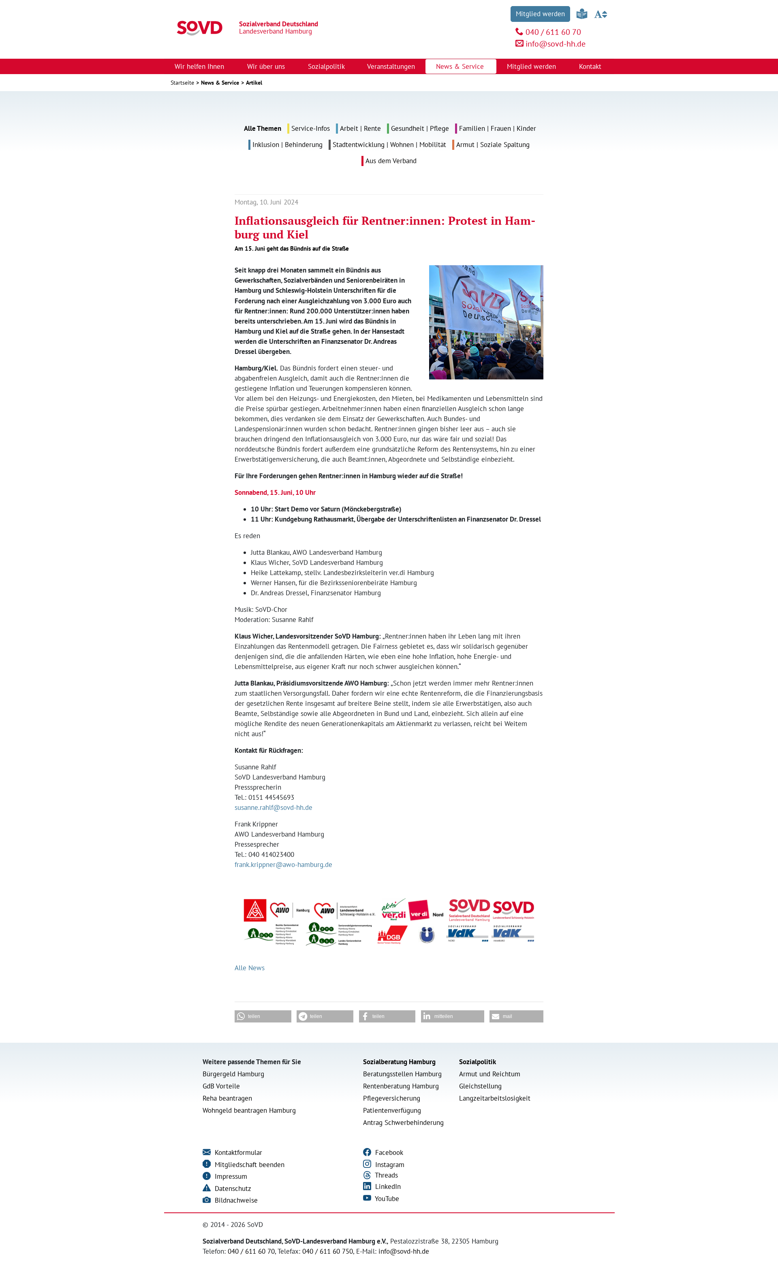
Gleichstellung (480, 1086)
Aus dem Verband (391, 160)
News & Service (220, 82)
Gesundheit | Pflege (420, 128)
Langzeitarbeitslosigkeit (494, 1098)
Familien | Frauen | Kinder (497, 128)
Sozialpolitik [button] (327, 66)
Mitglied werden (540, 13)
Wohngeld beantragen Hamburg (249, 1110)
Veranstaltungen (391, 66)
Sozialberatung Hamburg (399, 1061)
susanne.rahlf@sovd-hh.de (273, 807)
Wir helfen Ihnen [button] (200, 66)
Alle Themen (262, 128)
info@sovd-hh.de (556, 43)
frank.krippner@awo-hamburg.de (283, 864)
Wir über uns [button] (267, 66)
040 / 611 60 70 (553, 32)
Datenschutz (232, 1188)
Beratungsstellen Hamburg (402, 1073)
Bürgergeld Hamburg (233, 1073)
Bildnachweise (235, 1200)
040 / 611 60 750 (327, 1251)
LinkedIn (387, 1186)
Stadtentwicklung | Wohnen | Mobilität (389, 144)
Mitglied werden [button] (532, 66)
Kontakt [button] (591, 66)
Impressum (230, 1176)
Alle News (250, 967)
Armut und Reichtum (489, 1073)
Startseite (182, 82)
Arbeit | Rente (360, 128)
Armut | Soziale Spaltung (493, 144)
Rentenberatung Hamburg (401, 1086)
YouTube (386, 1198)
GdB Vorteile (221, 1086)
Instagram (388, 1164)
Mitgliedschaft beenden (248, 1164)
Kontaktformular (237, 1152)
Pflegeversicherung (391, 1098)
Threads (385, 1175)
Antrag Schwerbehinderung (403, 1122)
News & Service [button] (461, 66)
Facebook (388, 1152)
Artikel (254, 82)
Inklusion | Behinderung (287, 144)
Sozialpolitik (477, 1061)
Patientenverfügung (392, 1110)
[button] (263, 1016)
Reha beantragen (227, 1098)
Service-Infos (310, 128)
